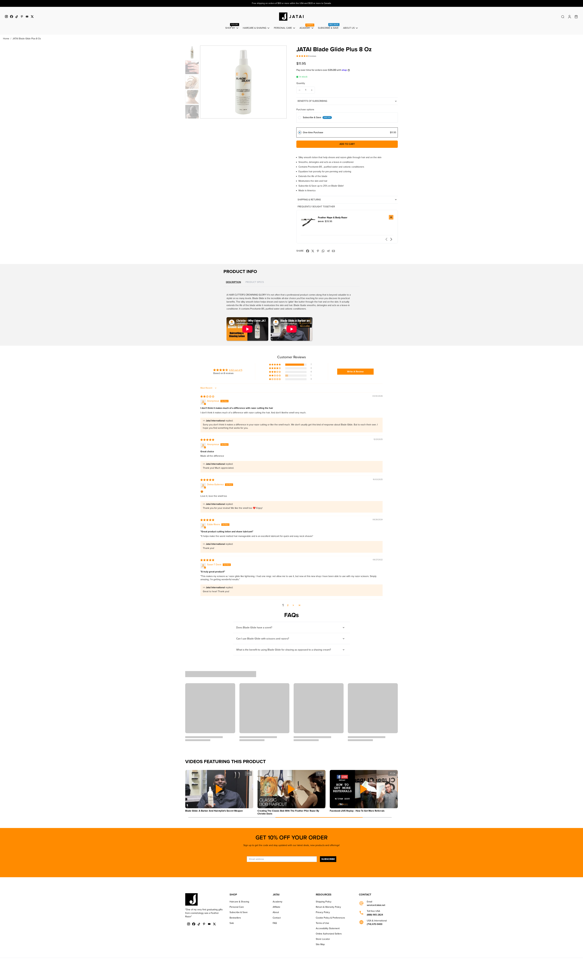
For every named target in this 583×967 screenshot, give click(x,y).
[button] (302, 56)
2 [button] (287, 605)
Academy (277, 901)
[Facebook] (11, 16)
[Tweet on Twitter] (312, 251)
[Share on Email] (333, 251)
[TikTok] (16, 16)
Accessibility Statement (328, 928)
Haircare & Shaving (239, 901)
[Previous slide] (386, 239)
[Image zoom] (243, 82)
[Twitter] (32, 16)
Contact (277, 917)
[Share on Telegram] (328, 251)
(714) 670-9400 (374, 924)
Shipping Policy (323, 901)
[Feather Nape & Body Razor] (308, 222)
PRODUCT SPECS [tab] (254, 282)
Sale (232, 923)
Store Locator (323, 939)
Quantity (300, 83)
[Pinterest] (22, 16)
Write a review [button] (355, 371)
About (276, 912)
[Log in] (569, 17)
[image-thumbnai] (192, 52)
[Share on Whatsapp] (323, 251)
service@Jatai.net (376, 905)
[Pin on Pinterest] (318, 251)
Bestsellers (235, 917)
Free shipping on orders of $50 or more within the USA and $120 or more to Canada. (291, 3)
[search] (562, 17)
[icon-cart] (576, 17)
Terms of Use (322, 923)
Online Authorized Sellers (329, 933)
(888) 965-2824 (375, 914)
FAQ (275, 923)
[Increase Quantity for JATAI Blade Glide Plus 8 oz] (312, 90)
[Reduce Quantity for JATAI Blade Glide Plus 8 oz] (300, 90)
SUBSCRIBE (328, 859)
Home (6, 38)
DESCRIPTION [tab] (233, 282)
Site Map (320, 944)
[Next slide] (391, 239)
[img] (207, 396)
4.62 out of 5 (235, 370)
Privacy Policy (323, 912)
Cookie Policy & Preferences (330, 917)
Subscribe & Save (239, 912)
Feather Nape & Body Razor (332, 217)
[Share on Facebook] (307, 251)
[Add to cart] (391, 217)
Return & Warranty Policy (328, 907)
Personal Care (237, 907)
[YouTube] (27, 16)
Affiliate (276, 907)
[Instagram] (6, 16)
